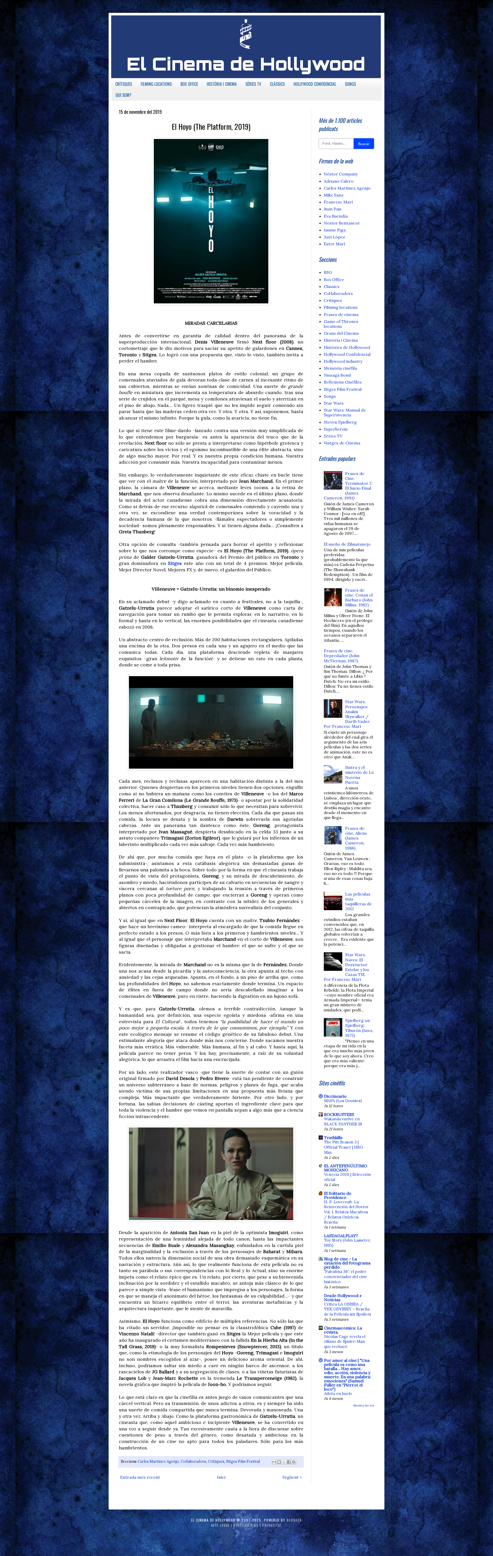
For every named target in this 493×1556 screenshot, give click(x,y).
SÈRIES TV (253, 84)
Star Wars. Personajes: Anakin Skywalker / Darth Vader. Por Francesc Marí (347, 714)
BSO (328, 272)
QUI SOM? (123, 95)
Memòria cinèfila (340, 368)
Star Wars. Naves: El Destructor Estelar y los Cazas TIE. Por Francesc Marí (346, 967)
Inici (221, 1477)
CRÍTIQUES (123, 84)
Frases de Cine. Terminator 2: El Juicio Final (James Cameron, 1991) (348, 486)
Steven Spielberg (340, 422)
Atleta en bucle (338, 1393)
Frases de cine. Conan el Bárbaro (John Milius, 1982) (359, 598)
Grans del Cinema (341, 333)
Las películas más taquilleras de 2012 (358, 901)
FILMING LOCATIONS (156, 84)
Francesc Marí (338, 201)
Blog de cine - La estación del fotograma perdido (347, 1263)
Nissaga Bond (337, 375)
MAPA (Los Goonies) (343, 1100)
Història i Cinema (341, 340)
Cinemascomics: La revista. (343, 1330)
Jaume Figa (335, 229)
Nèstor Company (341, 173)
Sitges (175, 563)
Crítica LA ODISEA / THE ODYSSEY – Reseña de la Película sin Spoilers (347, 1309)
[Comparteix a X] (284, 1462)
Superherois (336, 429)
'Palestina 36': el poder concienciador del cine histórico (345, 1276)
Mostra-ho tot (363, 1405)
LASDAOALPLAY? (341, 1235)
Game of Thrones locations (341, 324)
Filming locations (341, 307)
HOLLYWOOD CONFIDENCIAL (314, 84)
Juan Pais (333, 208)
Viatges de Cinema (342, 442)
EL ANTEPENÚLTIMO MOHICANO (345, 1167)
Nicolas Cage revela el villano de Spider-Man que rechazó (344, 1341)
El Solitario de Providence (337, 1195)
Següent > (292, 1477)
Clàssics (331, 286)
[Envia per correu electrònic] (274, 1462)
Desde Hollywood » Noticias (343, 1297)
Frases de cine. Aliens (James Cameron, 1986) (356, 838)
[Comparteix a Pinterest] (293, 1462)
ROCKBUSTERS (339, 1114)
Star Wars (334, 403)
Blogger (294, 1520)
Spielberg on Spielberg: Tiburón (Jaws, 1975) (359, 1028)
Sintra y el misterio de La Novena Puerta (359, 775)
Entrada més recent (140, 1477)
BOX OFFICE (189, 84)
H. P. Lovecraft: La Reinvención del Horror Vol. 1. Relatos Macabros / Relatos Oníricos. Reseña (346, 1212)
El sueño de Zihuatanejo (347, 544)
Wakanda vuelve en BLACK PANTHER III (343, 1121)
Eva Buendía (336, 216)
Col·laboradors (193, 1461)
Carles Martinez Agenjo (158, 1461)
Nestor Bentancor (342, 223)
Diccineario (335, 1096)
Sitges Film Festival (243, 1461)
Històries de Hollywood (347, 347)
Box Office (334, 279)
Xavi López (334, 236)
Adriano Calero (339, 181)
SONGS (350, 84)
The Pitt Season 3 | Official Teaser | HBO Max (343, 1147)
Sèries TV (333, 436)
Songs (330, 396)
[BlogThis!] (279, 1462)
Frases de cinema (341, 314)
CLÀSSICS (277, 84)
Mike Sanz (334, 195)
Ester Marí (334, 243)
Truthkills (333, 1137)
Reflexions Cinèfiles (343, 382)
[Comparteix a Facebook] (288, 1462)
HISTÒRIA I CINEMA (222, 84)
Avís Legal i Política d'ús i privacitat (246, 1525)
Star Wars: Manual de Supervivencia (345, 412)
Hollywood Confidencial (347, 354)
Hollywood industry (343, 361)
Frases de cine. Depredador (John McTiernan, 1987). (341, 655)
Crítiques (216, 1461)
